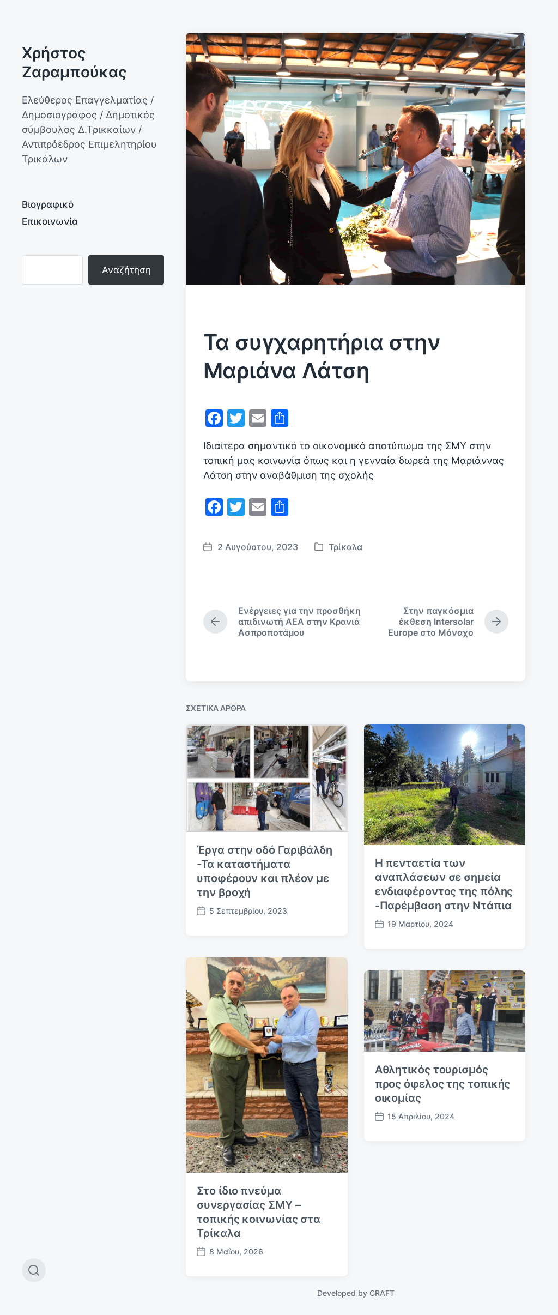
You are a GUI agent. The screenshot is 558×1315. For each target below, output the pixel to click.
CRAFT (382, 1293)
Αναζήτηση (126, 269)
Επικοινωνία (50, 221)
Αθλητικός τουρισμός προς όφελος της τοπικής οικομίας (443, 1084)
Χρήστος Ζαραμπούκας (74, 62)
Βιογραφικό (48, 204)
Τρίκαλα (345, 546)
